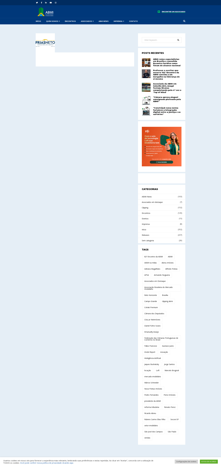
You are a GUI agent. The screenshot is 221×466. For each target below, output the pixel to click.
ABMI (170, 256)
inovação (164, 352)
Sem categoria (148, 240)
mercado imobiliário (152, 376)
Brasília (165, 295)
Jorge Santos (169, 364)
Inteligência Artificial (152, 358)
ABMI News (103, 21)
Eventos (145, 218)
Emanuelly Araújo (151, 332)
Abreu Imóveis (168, 263)
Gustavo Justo (168, 346)
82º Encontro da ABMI (153, 256)
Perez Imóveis (169, 395)
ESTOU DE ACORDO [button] (208, 461)
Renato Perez (169, 407)
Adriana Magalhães (152, 269)
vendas (147, 438)
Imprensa (118, 21)
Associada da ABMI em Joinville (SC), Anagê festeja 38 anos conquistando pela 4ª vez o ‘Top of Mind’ (167, 88)
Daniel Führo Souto (152, 326)
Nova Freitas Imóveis (153, 389)
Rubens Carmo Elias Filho (154, 419)
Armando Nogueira (162, 275)
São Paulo (172, 431)
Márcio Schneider (151, 382)
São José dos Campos (153, 431)
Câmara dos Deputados (154, 313)
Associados (86, 21)
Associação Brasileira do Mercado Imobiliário (158, 288)
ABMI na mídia (150, 263)
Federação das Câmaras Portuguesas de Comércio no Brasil (161, 339)
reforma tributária (151, 407)
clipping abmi (167, 301)
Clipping (145, 207)
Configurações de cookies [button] (186, 461)
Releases (145, 235)
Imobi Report (149, 352)
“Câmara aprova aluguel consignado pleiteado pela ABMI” (167, 99)
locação (147, 370)
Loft (157, 370)
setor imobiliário (151, 425)
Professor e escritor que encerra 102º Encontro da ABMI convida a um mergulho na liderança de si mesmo (166, 74)
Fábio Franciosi (150, 346)
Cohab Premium (151, 307)
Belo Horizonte (150, 295)
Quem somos (52, 21)
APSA (146, 275)
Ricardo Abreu (150, 413)
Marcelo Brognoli (172, 370)
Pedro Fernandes (151, 395)
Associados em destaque (152, 202)
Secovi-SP (174, 419)
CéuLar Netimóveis (152, 319)
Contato (133, 21)
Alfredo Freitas (171, 269)
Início (38, 21)
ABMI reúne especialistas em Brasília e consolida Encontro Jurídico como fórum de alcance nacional (167, 62)
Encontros (70, 21)
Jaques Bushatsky (151, 364)
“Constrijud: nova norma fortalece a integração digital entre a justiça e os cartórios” (167, 111)
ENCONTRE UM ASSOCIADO (173, 12)
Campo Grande (150, 301)
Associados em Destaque (155, 281)
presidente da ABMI (152, 401)
